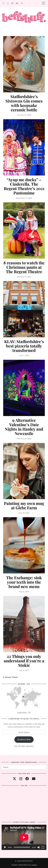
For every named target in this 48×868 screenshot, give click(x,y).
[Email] (17, 3)
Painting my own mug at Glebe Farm (24, 505)
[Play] (5, 847)
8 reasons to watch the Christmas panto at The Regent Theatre (24, 267)
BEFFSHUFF (27, 861)
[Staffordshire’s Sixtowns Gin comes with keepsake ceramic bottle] (24, 64)
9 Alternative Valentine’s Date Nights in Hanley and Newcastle (24, 427)
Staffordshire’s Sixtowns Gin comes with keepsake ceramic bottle (24, 103)
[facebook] (27, 778)
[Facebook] (12, 3)
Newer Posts (11, 677)
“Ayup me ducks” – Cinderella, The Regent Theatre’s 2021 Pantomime (24, 186)
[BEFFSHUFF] (24, 18)
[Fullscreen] (43, 847)
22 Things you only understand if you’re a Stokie (24, 660)
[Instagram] (8, 3)
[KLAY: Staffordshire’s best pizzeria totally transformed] (24, 309)
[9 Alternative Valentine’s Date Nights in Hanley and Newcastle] (24, 388)
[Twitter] (3, 3)
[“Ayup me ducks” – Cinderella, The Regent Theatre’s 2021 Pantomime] (24, 147)
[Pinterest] (9, 795)
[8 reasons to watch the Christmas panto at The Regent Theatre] (24, 230)
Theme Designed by (24, 865)
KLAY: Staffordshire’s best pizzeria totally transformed (24, 346)
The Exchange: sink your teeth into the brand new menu (24, 582)
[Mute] (38, 847)
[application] (24, 837)
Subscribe (24, 739)
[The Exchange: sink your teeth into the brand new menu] (24, 545)
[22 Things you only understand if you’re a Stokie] (24, 624)
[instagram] (20, 778)
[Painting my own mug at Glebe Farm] (24, 471)
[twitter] (14, 778)
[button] (44, 3)
